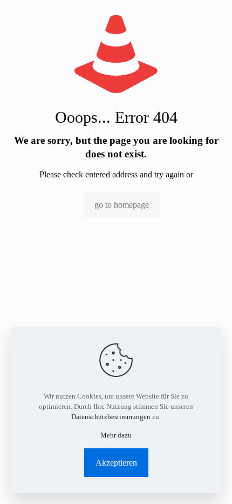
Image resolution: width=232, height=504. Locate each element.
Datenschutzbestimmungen (111, 417)
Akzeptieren (116, 462)
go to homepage (121, 204)
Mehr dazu (116, 435)
